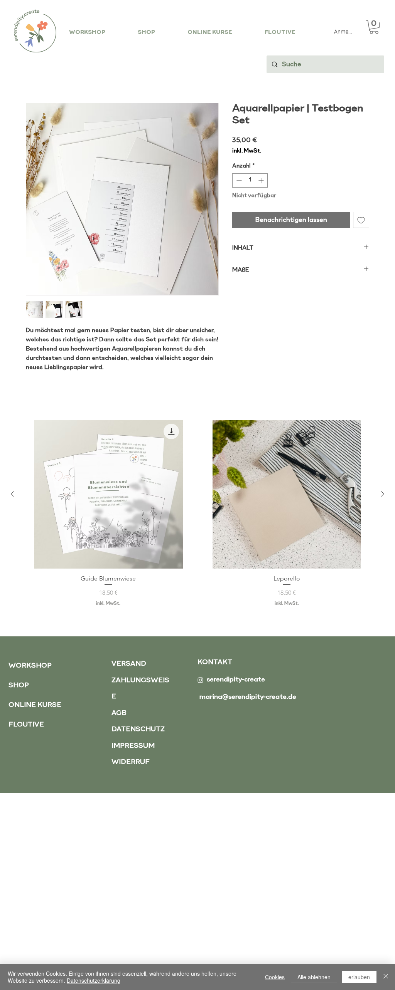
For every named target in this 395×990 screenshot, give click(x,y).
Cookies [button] (275, 977)
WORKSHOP (30, 666)
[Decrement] (238, 180)
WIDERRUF (130, 762)
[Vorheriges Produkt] (12, 493)
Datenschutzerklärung (93, 980)
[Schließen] (385, 977)
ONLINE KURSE (34, 705)
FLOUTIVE (26, 725)
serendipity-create (236, 679)
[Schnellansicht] (108, 494)
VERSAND (128, 664)
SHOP (18, 685)
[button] (374, 27)
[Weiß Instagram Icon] (200, 680)
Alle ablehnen (314, 977)
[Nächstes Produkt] (382, 493)
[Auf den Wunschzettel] (361, 220)
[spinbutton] (250, 180)
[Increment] (262, 180)
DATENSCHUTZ (138, 729)
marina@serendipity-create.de (247, 697)
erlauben (359, 977)
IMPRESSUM (133, 746)
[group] (197, 513)
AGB (118, 713)
